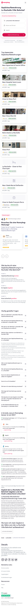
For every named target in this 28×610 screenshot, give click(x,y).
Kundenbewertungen (6, 577)
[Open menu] (25, 2)
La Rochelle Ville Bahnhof (7, 531)
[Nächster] (6, 256)
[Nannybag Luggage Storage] (6, 2)
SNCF (18, 469)
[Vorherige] (2, 256)
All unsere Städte (5, 571)
